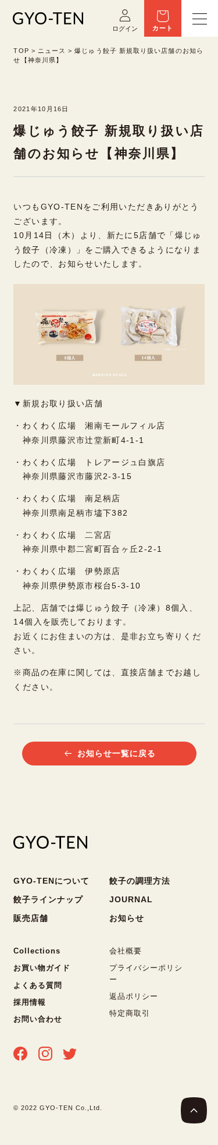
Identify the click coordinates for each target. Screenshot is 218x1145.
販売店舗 (30, 918)
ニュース (52, 50)
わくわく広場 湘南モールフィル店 (94, 425)
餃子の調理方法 (139, 880)
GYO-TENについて (51, 880)
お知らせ (126, 918)
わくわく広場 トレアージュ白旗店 (94, 462)
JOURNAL (131, 899)
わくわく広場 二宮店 (67, 535)
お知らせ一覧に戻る (116, 753)
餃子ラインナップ (48, 899)
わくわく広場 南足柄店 (72, 498)
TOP (20, 50)
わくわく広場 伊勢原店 (72, 571)
